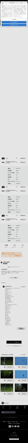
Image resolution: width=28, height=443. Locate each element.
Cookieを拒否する (14, 22)
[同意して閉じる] (27, 1)
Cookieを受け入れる (14, 24)
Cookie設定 (14, 19)
